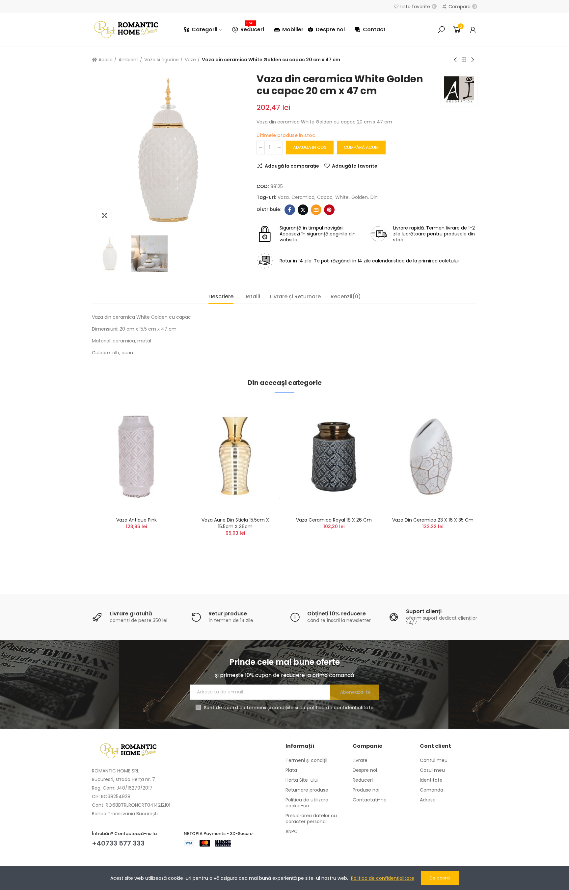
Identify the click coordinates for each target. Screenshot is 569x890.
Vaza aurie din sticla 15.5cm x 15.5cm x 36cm (235, 523)
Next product (472, 60)
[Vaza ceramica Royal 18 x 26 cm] (333, 456)
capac (325, 197)
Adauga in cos (310, 147)
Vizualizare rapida (164, 439)
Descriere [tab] (220, 296)
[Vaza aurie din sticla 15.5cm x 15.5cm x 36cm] (235, 456)
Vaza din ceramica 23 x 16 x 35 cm (433, 520)
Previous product (456, 60)
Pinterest (329, 209)
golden (359, 197)
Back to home (464, 60)
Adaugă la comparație (292, 166)
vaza (283, 197)
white (342, 197)
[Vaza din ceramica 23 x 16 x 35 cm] (432, 456)
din (374, 197)
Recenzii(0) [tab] (346, 296)
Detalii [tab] (251, 296)
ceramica (302, 197)
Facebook (289, 209)
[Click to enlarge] (104, 215)
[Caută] (441, 29)
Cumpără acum (361, 147)
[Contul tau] (473, 29)
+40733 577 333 (118, 843)
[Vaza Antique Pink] (136, 456)
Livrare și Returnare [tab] (295, 296)
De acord (440, 878)
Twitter (303, 209)
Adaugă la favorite (354, 166)
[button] (74, 486)
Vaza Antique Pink (136, 520)
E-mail (316, 209)
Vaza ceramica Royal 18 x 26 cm (334, 520)
